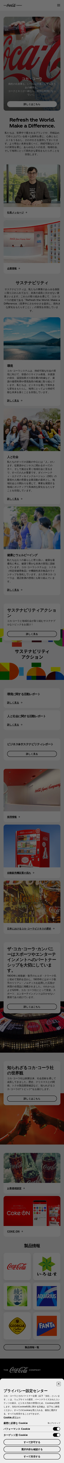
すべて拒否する (32, 1456)
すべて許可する (32, 1442)
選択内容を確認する (32, 1449)
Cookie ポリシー (12, 1417)
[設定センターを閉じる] (58, 1384)
